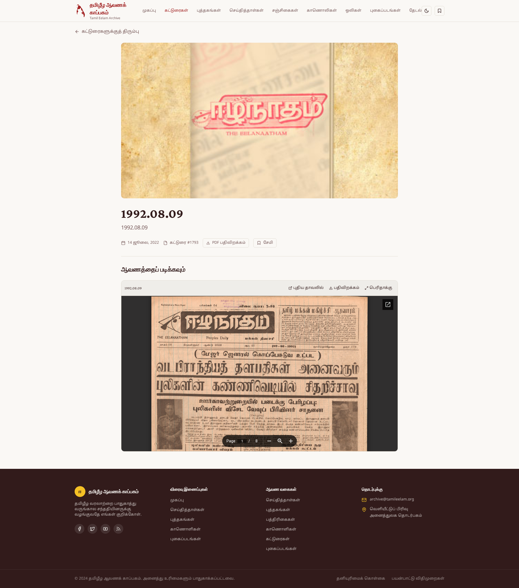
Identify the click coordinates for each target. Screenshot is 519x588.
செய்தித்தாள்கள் (246, 10)
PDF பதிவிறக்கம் (228, 242)
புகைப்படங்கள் (385, 10)
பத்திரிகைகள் (280, 519)
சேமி (268, 242)
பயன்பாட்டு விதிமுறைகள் (418, 578)
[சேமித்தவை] (439, 11)
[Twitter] (92, 529)
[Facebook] (79, 529)
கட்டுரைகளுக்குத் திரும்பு (110, 31)
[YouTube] (105, 529)
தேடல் (415, 10)
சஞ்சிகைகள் (285, 10)
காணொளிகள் (185, 529)
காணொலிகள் (322, 10)
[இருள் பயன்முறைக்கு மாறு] (426, 11)
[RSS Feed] (118, 529)
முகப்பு (149, 10)
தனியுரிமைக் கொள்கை (361, 578)
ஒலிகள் (353, 10)
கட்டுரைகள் (176, 10)
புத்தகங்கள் (209, 10)
